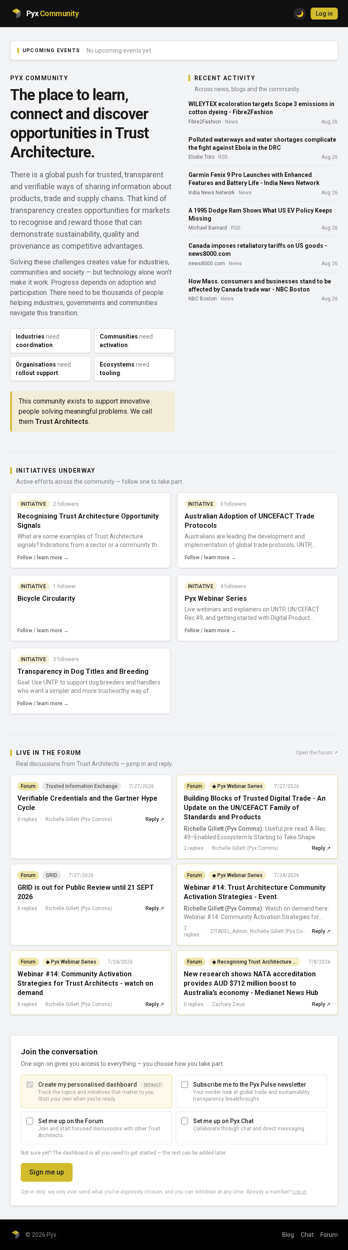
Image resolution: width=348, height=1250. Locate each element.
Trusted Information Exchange (82, 786)
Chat (307, 1234)
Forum (329, 1234)
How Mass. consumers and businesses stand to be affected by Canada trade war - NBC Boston (259, 285)
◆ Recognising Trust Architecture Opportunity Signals (256, 962)
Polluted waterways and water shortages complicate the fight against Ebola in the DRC (262, 143)
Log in (324, 13)
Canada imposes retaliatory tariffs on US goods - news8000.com (257, 249)
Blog (288, 1234)
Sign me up (46, 1172)
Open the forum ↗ (317, 753)
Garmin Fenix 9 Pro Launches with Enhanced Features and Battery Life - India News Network (254, 178)
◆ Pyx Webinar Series (237, 786)
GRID (51, 875)
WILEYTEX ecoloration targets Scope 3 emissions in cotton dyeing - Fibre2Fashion (261, 108)
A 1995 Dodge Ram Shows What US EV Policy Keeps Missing (260, 214)
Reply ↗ (155, 819)
